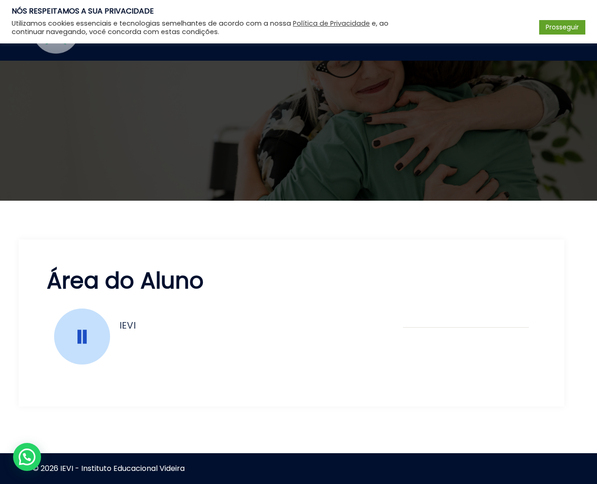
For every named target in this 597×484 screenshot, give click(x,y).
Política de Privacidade (331, 23)
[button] (27, 457)
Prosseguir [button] (562, 27)
